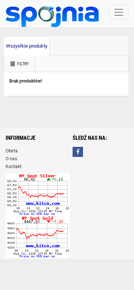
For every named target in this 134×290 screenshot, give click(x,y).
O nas (11, 158)
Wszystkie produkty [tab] (26, 46)
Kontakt (14, 166)
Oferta (12, 151)
